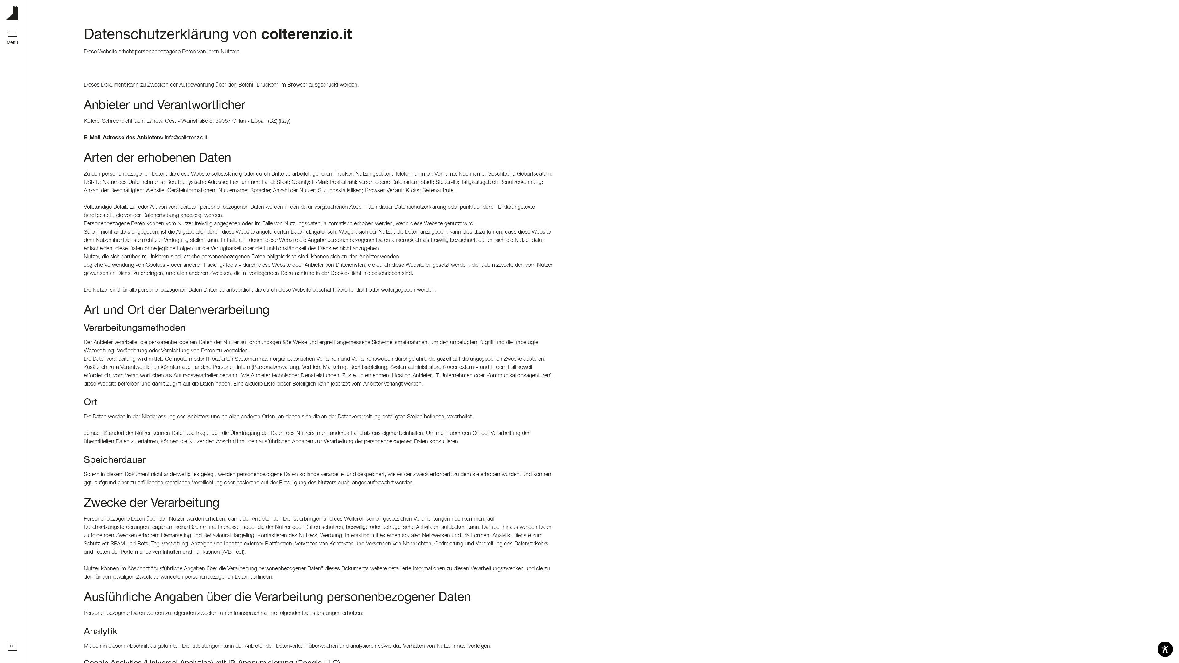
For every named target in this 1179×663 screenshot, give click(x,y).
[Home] (12, 13)
